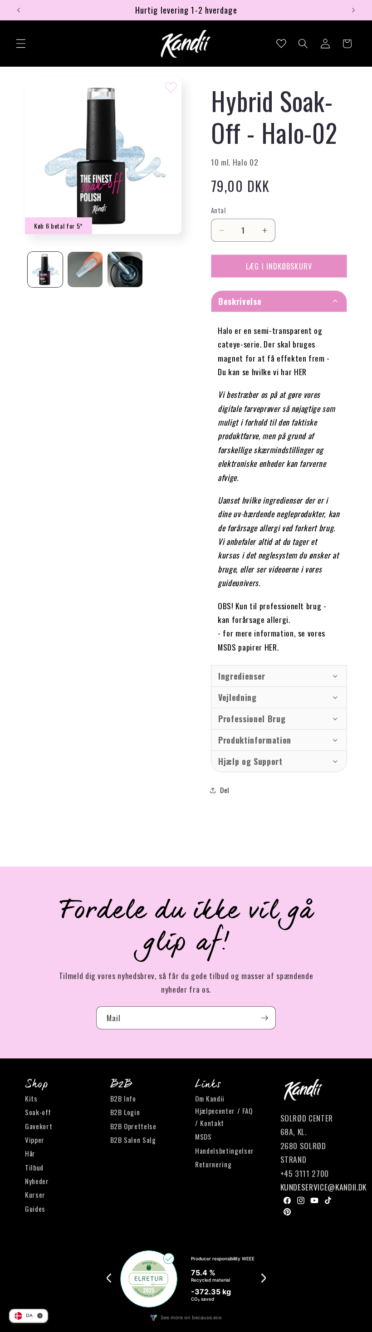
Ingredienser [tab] (241, 676)
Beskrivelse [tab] (239, 301)
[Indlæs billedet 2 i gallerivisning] (85, 269)
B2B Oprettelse (133, 1126)
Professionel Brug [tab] (251, 719)
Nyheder (37, 1181)
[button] (21, 43)
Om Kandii (210, 1098)
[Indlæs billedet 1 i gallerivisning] (45, 269)
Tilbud (34, 1167)
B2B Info (123, 1098)
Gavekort (38, 1126)
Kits (31, 1098)
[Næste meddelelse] (353, 10)
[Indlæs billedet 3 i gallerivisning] (125, 269)
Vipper (34, 1140)
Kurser (35, 1195)
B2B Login (125, 1112)
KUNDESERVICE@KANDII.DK (323, 1187)
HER (300, 371)
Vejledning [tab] (237, 697)
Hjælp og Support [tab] (250, 761)
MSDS (203, 1136)
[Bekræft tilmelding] (264, 1018)
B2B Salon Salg (133, 1140)
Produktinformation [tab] (254, 740)
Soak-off (38, 1112)
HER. (271, 647)
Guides (35, 1209)
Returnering (213, 1164)
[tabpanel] (279, 488)
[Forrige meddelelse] (19, 10)
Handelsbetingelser (224, 1151)
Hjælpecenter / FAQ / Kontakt (224, 1117)
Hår (30, 1153)
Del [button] (225, 790)
